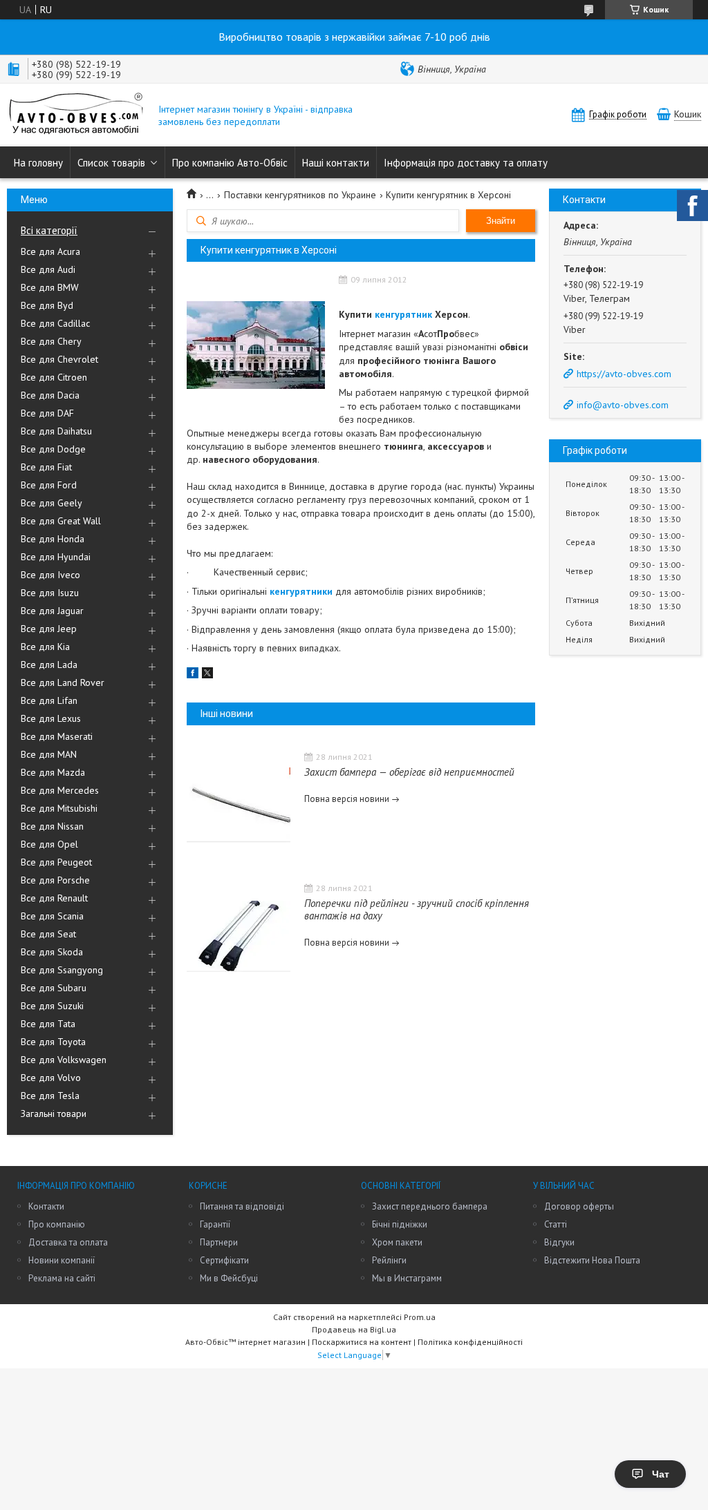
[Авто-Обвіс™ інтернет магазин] (76, 115)
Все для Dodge (53, 449)
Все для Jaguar (52, 610)
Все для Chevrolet (59, 359)
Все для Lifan (49, 700)
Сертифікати (224, 1260)
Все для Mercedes (60, 790)
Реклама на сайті (61, 1278)
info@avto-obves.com (623, 405)
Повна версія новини (346, 798)
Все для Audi (48, 269)
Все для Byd (47, 305)
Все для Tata (48, 1023)
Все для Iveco (50, 574)
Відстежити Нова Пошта (592, 1260)
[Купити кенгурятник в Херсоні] (256, 345)
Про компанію (56, 1224)
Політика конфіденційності (470, 1342)
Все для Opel (49, 844)
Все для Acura (50, 251)
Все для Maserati (57, 736)
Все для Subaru (53, 988)
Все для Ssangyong (62, 970)
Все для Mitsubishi (59, 808)
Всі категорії (49, 230)
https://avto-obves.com (624, 373)
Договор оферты (579, 1206)
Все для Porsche (55, 880)
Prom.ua (420, 1317)
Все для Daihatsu (56, 431)
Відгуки (559, 1242)
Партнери (219, 1242)
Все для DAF (47, 413)
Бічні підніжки (399, 1224)
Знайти (500, 221)
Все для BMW (50, 287)
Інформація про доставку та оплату (466, 162)
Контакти (46, 1206)
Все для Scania (52, 916)
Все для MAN (49, 754)
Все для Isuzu (50, 592)
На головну (38, 162)
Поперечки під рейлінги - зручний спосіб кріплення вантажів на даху (416, 909)
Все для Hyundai (56, 557)
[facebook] (192, 675)
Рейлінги (389, 1260)
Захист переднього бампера (429, 1206)
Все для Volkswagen (63, 1059)
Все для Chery (51, 341)
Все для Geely (51, 503)
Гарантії (215, 1224)
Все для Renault (54, 898)
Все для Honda (52, 539)
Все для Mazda (53, 772)
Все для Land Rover (62, 682)
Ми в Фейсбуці (229, 1278)
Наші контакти (335, 162)
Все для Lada (49, 664)
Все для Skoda (52, 952)
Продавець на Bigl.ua (354, 1329)
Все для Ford (49, 485)
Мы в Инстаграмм (407, 1278)
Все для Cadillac (55, 323)
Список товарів (111, 162)
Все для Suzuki (52, 1006)
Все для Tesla (50, 1095)
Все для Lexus (51, 718)
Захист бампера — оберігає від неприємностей (409, 771)
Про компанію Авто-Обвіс (230, 162)
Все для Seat (48, 934)
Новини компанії (61, 1260)
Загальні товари (53, 1113)
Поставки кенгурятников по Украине (300, 195)
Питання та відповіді (242, 1206)
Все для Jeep (49, 628)
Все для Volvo (51, 1077)
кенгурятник (403, 314)
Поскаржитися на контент (361, 1342)
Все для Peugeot (56, 862)
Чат (660, 1474)
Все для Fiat (46, 467)
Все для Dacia (50, 395)
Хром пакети (397, 1242)
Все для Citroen (54, 377)
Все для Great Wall (61, 521)
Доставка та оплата (68, 1242)
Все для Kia (45, 646)
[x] (207, 675)
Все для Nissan (52, 826)
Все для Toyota (53, 1041)
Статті (555, 1224)
